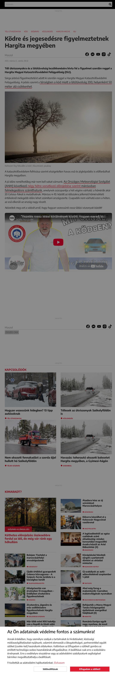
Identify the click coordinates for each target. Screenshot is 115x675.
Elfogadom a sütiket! (89, 669)
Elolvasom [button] (59, 662)
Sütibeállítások (50, 669)
